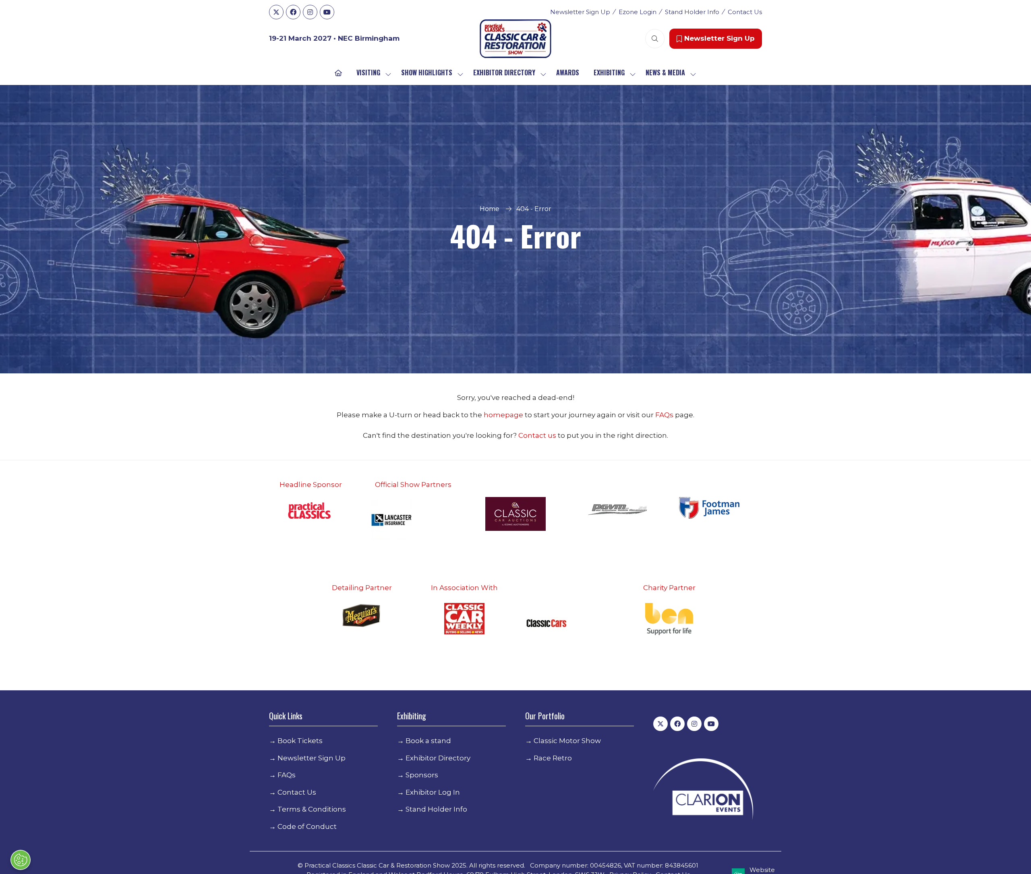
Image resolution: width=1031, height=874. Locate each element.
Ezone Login (637, 12)
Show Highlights (426, 72)
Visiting (368, 72)
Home (489, 209)
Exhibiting (609, 72)
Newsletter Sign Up (580, 12)
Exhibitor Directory (504, 72)
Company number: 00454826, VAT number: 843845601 (614, 865)
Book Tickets (300, 741)
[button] (655, 38)
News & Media (665, 72)
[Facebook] (293, 12)
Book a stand (428, 741)
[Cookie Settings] (20, 860)
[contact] (557, 435)
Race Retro (553, 758)
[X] (276, 12)
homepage (504, 415)
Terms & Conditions (311, 809)
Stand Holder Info (692, 12)
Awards (567, 72)
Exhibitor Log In (433, 792)
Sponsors (422, 775)
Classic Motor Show (567, 741)
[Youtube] (327, 12)
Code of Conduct (307, 826)
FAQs (665, 415)
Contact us (537, 435)
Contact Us (745, 12)
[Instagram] (310, 12)
